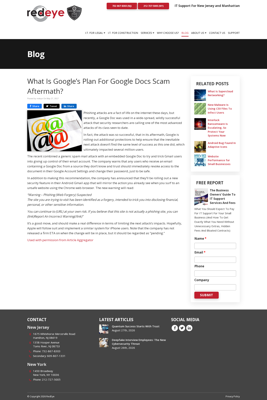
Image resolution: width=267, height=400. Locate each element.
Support (234, 33)
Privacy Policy (233, 396)
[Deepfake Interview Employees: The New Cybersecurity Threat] (103, 342)
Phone (199, 266)
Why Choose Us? (168, 33)
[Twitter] (182, 327)
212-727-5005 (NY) (153, 5)
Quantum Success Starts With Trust (135, 326)
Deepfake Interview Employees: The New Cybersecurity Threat (139, 341)
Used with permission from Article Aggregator (60, 240)
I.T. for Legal (94, 33)
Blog (185, 33)
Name (200, 239)
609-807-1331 (56, 356)
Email (199, 252)
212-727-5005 (51, 379)
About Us (198, 33)
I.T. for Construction (123, 33)
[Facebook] (174, 327)
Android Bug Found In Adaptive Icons (222, 144)
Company (201, 280)
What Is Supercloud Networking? (220, 93)
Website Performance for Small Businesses (219, 160)
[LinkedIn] (189, 327)
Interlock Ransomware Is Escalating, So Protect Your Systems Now (218, 127)
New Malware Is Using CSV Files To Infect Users (220, 108)
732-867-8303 (51, 351)
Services (147, 33)
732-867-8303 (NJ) (122, 5)
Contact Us (217, 33)
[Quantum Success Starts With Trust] (103, 328)
